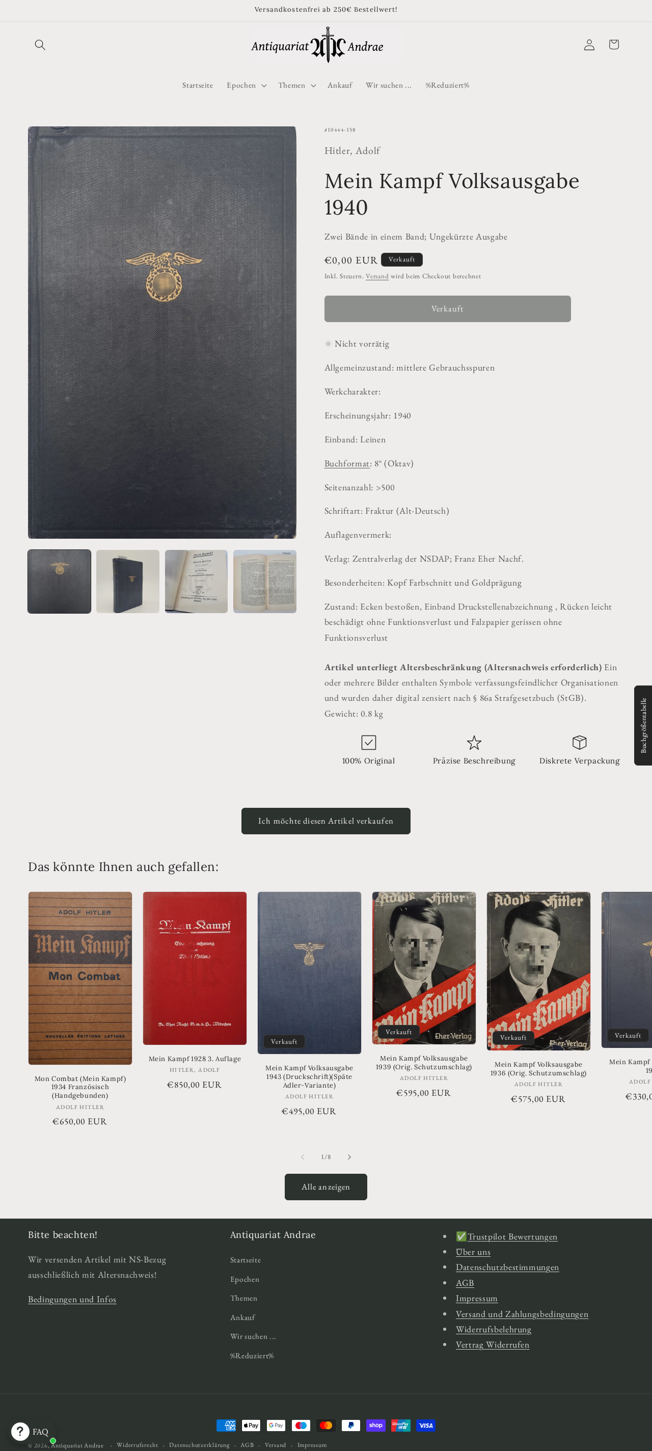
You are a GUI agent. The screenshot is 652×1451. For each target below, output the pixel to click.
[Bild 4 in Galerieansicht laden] (264, 581)
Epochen (245, 1279)
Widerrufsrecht (137, 1445)
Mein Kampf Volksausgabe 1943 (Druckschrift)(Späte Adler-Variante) (309, 1077)
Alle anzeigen (326, 1186)
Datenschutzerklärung (199, 1445)
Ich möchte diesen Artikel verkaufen (326, 820)
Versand (377, 276)
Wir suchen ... (253, 1336)
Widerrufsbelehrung (494, 1329)
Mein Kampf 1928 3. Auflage (195, 1059)
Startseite (245, 1259)
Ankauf (242, 1317)
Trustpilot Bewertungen (513, 1236)
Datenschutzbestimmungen (507, 1267)
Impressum (477, 1298)
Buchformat (347, 462)
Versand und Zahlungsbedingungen (522, 1314)
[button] (40, 44)
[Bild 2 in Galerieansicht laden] (127, 581)
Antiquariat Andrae (77, 1445)
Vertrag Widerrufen (493, 1344)
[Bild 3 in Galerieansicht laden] (196, 581)
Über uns (473, 1251)
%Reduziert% (252, 1355)
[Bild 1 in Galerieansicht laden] (59, 581)
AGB (465, 1282)
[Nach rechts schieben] (349, 1157)
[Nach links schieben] (302, 1157)
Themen (244, 1297)
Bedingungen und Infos (72, 1299)
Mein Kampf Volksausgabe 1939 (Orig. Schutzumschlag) (424, 1062)
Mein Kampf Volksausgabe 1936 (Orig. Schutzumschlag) (539, 1069)
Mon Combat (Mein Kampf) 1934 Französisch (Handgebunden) (80, 1087)
